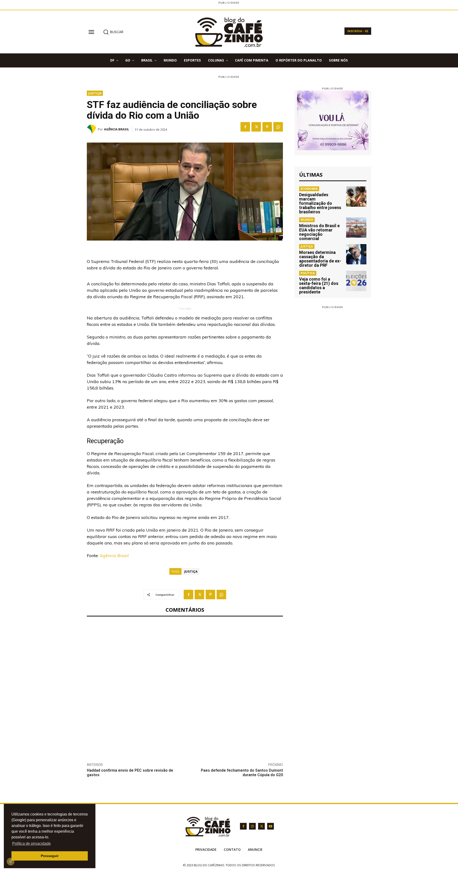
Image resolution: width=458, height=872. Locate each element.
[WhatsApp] (278, 127)
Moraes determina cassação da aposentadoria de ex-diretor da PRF (320, 259)
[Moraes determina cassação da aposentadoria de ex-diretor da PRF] (356, 254)
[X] (256, 127)
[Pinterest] (267, 127)
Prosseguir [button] (49, 856)
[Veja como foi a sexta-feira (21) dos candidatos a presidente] (356, 281)
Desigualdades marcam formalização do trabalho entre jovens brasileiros (320, 203)
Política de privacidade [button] (31, 843)
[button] (113, 32)
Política (308, 273)
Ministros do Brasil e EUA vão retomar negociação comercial (319, 232)
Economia (309, 188)
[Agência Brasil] (92, 129)
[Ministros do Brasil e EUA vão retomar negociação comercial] (356, 227)
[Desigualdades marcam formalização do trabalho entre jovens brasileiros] (356, 196)
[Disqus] (185, 685)
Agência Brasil (116, 129)
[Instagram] (252, 826)
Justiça (95, 93)
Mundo (307, 219)
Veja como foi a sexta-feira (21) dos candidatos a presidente (318, 285)
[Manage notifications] (10, 861)
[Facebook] (245, 127)
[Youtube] (270, 826)
